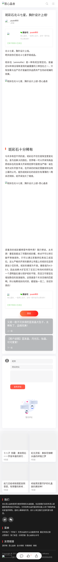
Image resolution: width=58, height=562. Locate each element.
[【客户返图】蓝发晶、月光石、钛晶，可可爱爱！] (29, 343)
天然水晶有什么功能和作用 (28, 532)
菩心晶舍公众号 (33, 535)
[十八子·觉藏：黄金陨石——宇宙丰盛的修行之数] (15, 441)
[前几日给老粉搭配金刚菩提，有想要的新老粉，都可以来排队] (15, 472)
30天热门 (5, 532)
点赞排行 (5, 535)
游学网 (4, 546)
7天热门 (14, 532)
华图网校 (28, 546)
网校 (35, 546)
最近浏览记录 (45, 532)
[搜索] (47, 3)
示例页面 (22, 535)
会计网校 (20, 546)
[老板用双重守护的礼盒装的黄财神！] (43, 472)
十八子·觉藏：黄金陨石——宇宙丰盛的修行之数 (15, 455)
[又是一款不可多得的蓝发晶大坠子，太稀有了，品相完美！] (29, 326)
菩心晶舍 (12, 546)
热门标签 (13, 535)
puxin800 (14, 21)
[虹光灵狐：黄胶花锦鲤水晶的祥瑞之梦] (43, 441)
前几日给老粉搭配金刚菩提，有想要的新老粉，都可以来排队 (14, 485)
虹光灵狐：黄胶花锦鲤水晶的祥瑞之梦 (42, 454)
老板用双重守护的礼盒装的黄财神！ (42, 485)
